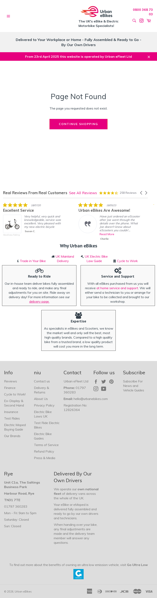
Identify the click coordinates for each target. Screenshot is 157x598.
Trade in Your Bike (33, 261)
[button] (141, 193)
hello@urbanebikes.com (91, 399)
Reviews (10, 381)
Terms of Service (46, 445)
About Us (41, 399)
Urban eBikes (23, 591)
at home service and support (117, 288)
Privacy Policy (44, 405)
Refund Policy (44, 451)
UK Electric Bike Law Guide (96, 258)
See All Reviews (83, 192)
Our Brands (12, 436)
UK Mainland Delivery (64, 258)
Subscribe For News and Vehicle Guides (133, 385)
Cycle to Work (127, 261)
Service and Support (117, 276)
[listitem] (33, 222)
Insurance (11, 412)
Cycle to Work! (15, 394)
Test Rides (12, 418)
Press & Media (44, 458)
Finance (10, 388)
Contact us (42, 381)
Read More (107, 234)
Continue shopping (78, 124)
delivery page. (39, 301)
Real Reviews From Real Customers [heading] (35, 193)
